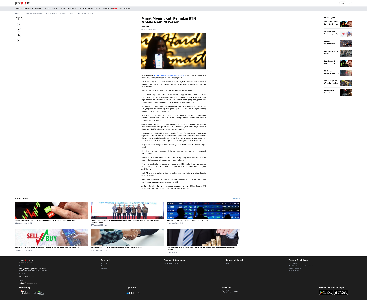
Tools (97, 8)
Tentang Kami (293, 263)
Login (343, 3)
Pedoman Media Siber (171, 263)
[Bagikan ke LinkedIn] (19, 35)
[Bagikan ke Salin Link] (19, 40)
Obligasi (104, 268)
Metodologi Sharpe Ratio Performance (301, 266)
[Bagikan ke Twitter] (19, 30)
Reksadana (27, 8)
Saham (37, 8)
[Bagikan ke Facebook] (19, 24)
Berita (18, 8)
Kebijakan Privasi (294, 270)
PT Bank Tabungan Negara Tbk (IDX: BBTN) (169, 75)
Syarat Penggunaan (295, 268)
